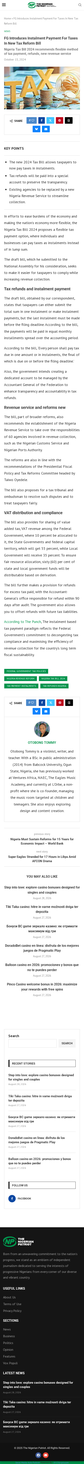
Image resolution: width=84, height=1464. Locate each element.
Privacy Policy (12, 1310)
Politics (8, 1342)
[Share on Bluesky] (36, 129)
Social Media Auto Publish (27, 1462)
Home (7, 18)
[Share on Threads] (69, 120)
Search (13, 1035)
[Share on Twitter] (50, 120)
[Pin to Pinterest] (59, 120)
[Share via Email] (46, 129)
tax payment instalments (21, 685)
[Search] (80, 5)
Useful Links (14, 1288)
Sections (11, 1320)
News (7, 1329)
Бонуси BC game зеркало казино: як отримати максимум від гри (41, 1119)
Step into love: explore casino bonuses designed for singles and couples (41, 1077)
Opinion (8, 1349)
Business (9, 1336)
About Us (9, 1297)
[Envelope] (46, 1455)
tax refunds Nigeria (54, 685)
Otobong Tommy (42, 743)
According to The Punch (22, 621)
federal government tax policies (26, 671)
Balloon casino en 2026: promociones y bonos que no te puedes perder (39, 1161)
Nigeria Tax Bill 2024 (53, 678)
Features (9, 1356)
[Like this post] (32, 120)
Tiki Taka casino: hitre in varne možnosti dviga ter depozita (40, 1098)
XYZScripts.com (61, 1462)
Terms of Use (12, 1304)
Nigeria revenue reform (20, 678)
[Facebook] (38, 1455)
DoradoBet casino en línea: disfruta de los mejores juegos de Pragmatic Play (36, 1140)
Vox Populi (10, 1363)
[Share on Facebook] (41, 120)
